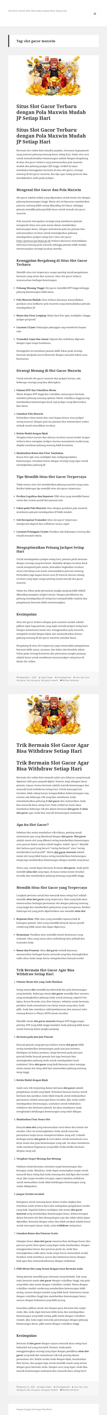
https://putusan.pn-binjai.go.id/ (33, 240)
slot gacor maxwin (49, 680)
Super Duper (47, 677)
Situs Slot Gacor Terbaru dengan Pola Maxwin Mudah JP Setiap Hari (51, 112)
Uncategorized (64, 677)
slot (28, 680)
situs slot (80, 677)
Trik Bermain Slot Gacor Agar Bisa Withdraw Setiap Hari (52, 748)
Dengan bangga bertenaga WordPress (34, 1409)
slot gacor (35, 680)
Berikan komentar (70, 680)
